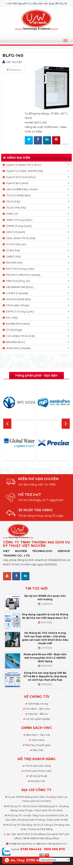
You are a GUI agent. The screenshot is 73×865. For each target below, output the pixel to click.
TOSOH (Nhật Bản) (18, 195)
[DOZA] (19, 402)
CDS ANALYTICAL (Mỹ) (20, 335)
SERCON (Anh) (15, 232)
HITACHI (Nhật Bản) (18, 299)
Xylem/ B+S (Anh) (16, 183)
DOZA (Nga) (13, 329)
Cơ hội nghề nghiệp (38, 718)
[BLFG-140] (48, 87)
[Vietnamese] (47, 854)
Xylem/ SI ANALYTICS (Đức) (23, 164)
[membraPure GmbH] (54, 402)
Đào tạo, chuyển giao (37, 744)
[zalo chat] (6, 851)
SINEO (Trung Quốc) (18, 219)
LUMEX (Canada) (16, 293)
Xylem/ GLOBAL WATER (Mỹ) (24, 171)
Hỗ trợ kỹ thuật (38, 775)
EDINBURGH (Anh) (17, 323)
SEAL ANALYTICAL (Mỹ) (20, 238)
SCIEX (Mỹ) (12, 250)
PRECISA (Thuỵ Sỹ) (17, 280)
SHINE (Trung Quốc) (18, 226)
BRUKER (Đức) (15, 342)
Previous (14, 69)
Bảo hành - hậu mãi (38, 734)
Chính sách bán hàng (38, 765)
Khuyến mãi (38, 781)
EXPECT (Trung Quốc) (19, 311)
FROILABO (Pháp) (17, 305)
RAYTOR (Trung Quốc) (20, 268)
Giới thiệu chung (38, 703)
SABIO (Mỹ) (13, 256)
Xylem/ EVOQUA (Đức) (20, 177)
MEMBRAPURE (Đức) (19, 287)
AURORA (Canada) (17, 348)
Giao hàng (38, 739)
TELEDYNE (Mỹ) (15, 207)
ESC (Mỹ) (11, 317)
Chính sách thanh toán (38, 770)
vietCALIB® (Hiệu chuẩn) (21, 189)
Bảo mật (38, 750)
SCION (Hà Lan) (15, 244)
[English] (41, 854)
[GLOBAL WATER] (19, 443)
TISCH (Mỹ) (12, 201)
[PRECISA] (54, 443)
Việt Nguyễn (14, 62)
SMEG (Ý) (11, 213)
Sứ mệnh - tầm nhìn (38, 708)
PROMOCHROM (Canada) (22, 274)
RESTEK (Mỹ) (13, 262)
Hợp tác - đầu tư (38, 713)
